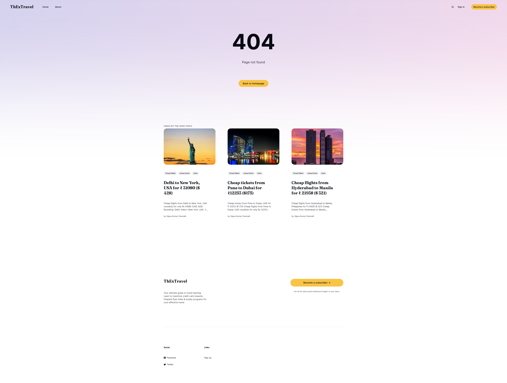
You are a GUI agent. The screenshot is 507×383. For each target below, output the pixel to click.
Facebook (171, 357)
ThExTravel (21, 6)
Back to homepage (253, 83)
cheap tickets (184, 173)
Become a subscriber (484, 7)
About (58, 7)
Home (45, 7)
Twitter (170, 364)
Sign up (207, 357)
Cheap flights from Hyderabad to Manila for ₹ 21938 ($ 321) (312, 187)
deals (195, 173)
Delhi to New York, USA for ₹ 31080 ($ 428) (182, 187)
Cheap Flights (170, 173)
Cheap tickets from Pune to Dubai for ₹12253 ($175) (246, 187)
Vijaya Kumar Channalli (176, 216)
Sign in (461, 7)
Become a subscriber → (316, 282)
